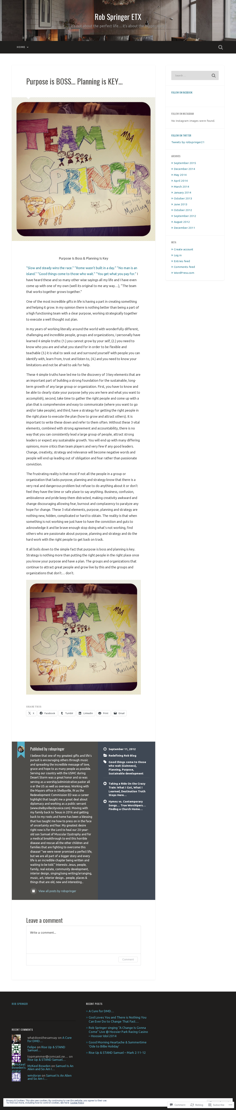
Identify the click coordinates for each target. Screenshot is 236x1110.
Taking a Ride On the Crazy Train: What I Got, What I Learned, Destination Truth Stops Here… (127, 789)
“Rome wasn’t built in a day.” (95, 268)
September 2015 (185, 163)
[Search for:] (195, 75)
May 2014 (180, 174)
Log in (178, 255)
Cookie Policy (77, 1103)
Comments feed (184, 266)
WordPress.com (184, 272)
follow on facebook (181, 92)
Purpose (127, 769)
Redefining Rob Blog (122, 755)
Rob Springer (20, 1004)
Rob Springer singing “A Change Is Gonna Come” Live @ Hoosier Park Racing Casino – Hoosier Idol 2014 (118, 1032)
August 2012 (182, 221)
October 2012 (183, 210)
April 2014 (181, 180)
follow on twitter (181, 135)
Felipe (31, 1047)
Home (21, 47)
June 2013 (180, 204)
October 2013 (183, 198)
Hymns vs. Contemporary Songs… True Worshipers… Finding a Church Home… (127, 805)
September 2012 (185, 215)
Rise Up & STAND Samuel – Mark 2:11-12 (117, 1052)
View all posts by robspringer (57, 891)
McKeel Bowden (39, 1066)
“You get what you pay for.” (116, 274)
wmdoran (34, 1075)
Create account (183, 249)
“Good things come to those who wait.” (66, 274)
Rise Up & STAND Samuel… (46, 1048)
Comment (128, 959)
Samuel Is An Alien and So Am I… (50, 1067)
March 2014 (181, 186)
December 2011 (184, 227)
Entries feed (182, 261)
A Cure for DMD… (102, 1011)
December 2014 (184, 168)
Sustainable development (126, 773)
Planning (114, 769)
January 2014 (182, 192)
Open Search (220, 47)
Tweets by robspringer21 (187, 142)
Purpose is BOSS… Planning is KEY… (74, 81)
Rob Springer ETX (118, 16)
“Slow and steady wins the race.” (50, 268)
